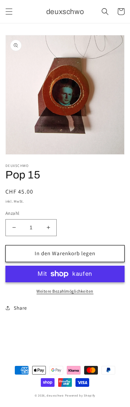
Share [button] (20, 308)
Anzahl (12, 213)
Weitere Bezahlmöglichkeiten (65, 291)
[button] (9, 11)
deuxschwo (55, 395)
